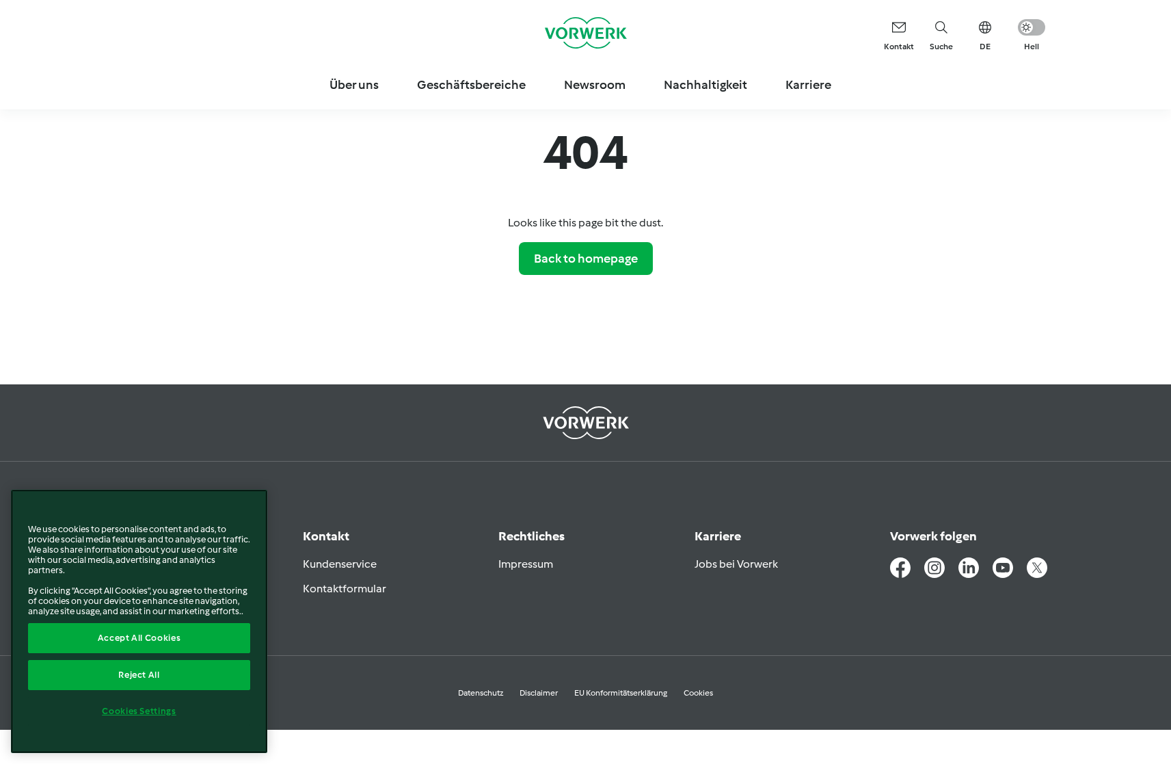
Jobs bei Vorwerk (736, 563)
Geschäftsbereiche (471, 84)
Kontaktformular (344, 588)
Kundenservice (340, 563)
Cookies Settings (139, 711)
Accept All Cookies (139, 638)
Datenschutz (480, 693)
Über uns (354, 84)
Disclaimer (539, 693)
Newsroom (594, 84)
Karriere (808, 84)
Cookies (698, 693)
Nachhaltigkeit (705, 84)
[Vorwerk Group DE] (586, 32)
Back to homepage (586, 258)
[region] (139, 621)
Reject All (139, 675)
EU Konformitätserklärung (620, 693)
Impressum (525, 563)
